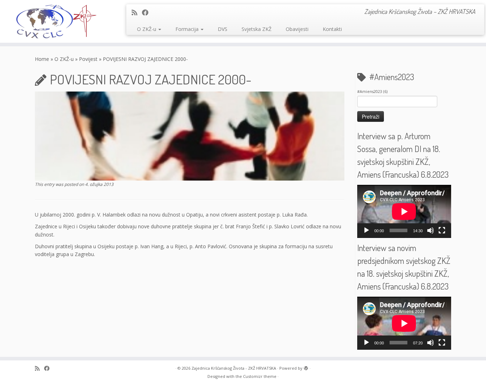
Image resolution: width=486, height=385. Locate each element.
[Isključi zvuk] (430, 230)
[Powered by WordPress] (305, 366)
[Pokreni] (366, 230)
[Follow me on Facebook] (147, 12)
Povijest (88, 59)
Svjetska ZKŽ (256, 29)
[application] (404, 211)
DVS (222, 29)
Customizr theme (259, 376)
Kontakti (332, 29)
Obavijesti (297, 29)
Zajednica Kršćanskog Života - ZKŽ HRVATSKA (233, 368)
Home (42, 59)
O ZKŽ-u (147, 29)
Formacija (187, 29)
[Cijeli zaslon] (441, 230)
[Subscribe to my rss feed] (137, 12)
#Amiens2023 (372, 91)
